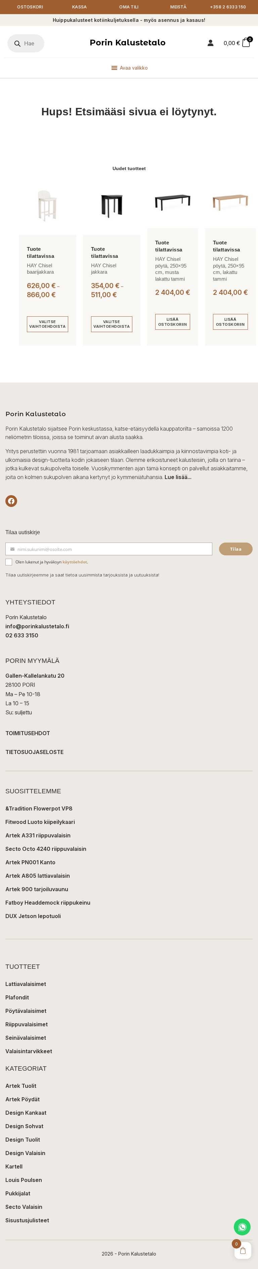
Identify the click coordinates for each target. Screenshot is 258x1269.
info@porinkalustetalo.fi (37, 626)
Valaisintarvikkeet (28, 1051)
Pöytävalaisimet (25, 1010)
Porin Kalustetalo (128, 42)
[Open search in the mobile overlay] (26, 43)
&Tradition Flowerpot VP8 (39, 808)
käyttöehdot (74, 562)
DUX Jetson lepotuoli (33, 916)
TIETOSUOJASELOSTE (34, 752)
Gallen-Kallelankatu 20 (34, 675)
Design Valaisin (25, 1153)
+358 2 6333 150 (228, 6)
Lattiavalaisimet (25, 984)
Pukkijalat (17, 1193)
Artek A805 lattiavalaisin (37, 875)
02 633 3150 (21, 635)
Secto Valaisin (23, 1206)
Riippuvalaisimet (26, 1024)
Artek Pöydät (22, 1099)
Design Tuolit (22, 1139)
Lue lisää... (178, 477)
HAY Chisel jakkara (103, 269)
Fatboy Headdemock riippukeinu (47, 902)
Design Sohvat (24, 1126)
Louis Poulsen (23, 1180)
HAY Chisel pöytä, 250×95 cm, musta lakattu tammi (170, 269)
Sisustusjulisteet (27, 1220)
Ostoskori (30, 6)
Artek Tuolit (20, 1085)
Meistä (178, 6)
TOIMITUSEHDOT (27, 733)
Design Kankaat (25, 1112)
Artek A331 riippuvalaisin (38, 835)
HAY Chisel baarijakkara (40, 269)
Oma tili (128, 6)
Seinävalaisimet (25, 1037)
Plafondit (17, 997)
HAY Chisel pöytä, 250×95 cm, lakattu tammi (228, 269)
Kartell (14, 1166)
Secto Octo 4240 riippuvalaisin (45, 848)
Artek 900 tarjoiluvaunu (36, 889)
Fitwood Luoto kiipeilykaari (40, 822)
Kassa (79, 6)
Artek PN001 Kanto (30, 862)
